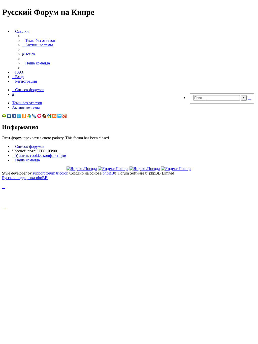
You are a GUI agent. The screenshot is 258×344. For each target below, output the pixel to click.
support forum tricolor (50, 173)
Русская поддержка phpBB (25, 178)
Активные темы (26, 107)
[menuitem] (38, 40)
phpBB (108, 173)
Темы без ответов (27, 103)
